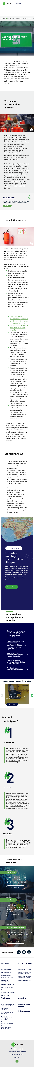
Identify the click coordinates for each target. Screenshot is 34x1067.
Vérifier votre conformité (23, 18)
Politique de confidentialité (17, 1052)
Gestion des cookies (17, 1055)
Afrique (17, 3)
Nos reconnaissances (7, 987)
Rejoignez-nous (24, 1011)
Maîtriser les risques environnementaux (7, 1005)
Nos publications (6, 990)
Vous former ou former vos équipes (7, 1022)
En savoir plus (12, 587)
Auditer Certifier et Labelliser (7, 1013)
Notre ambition (6, 975)
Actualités (22, 998)
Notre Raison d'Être (7, 972)
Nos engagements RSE (8, 984)
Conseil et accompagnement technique (6, 1018)
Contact (7, 205)
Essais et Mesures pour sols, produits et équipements (8, 1027)
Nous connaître (6, 970)
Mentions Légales (17, 1049)
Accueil (3, 18)
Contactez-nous (24, 1005)
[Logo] (6, 5)
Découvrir (12, 704)
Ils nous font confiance (8, 992)
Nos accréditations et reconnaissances (24, 972)
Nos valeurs (5, 995)
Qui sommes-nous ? (24, 970)
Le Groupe (5, 963)
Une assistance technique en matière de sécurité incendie (19, 328)
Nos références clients (25, 980)
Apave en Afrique (25, 963)
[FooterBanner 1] (17, 1046)
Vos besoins (10, 18)
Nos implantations (7, 978)
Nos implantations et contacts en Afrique (24, 977)
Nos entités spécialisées (5, 981)
